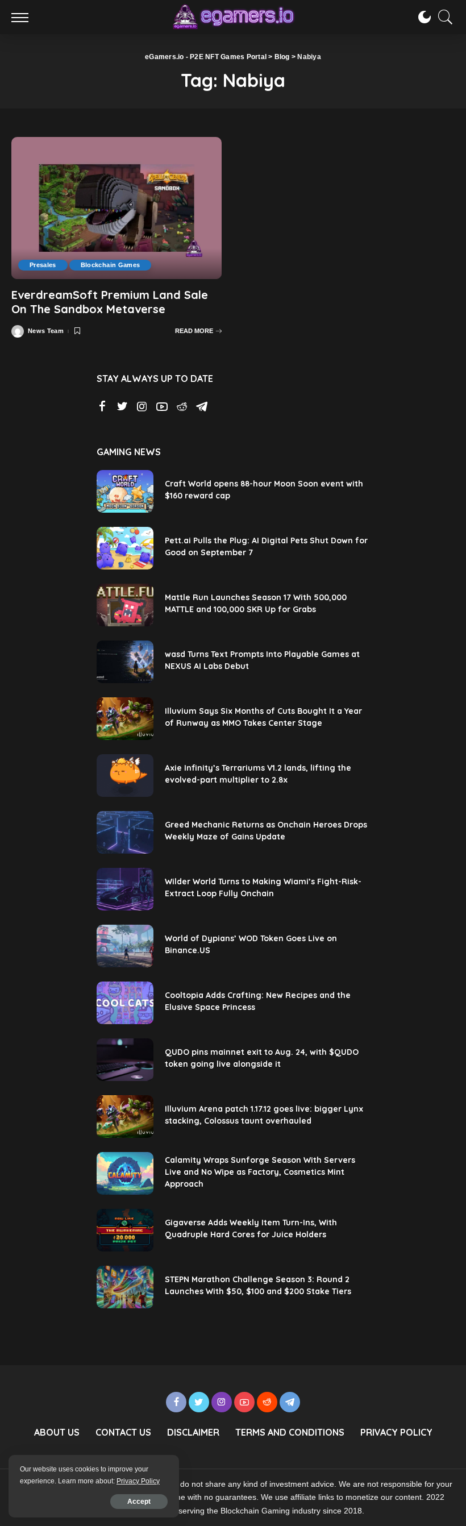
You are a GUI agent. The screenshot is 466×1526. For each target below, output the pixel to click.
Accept (139, 1502)
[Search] (443, 17)
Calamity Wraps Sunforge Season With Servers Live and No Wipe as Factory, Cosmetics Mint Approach (260, 1172)
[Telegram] (201, 407)
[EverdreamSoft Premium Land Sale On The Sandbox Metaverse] (116, 208)
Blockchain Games (110, 264)
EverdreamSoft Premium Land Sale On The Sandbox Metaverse (109, 302)
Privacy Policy (138, 1481)
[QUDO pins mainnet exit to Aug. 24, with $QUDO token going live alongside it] (125, 1059)
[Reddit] (182, 407)
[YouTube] (162, 407)
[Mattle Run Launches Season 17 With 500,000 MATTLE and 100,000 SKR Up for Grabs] (125, 605)
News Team (46, 331)
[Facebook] (102, 407)
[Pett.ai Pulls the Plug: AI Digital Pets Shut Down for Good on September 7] (125, 548)
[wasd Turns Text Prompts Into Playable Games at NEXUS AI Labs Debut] (125, 662)
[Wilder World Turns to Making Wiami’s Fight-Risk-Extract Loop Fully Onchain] (125, 889)
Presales (43, 264)
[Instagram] (142, 407)
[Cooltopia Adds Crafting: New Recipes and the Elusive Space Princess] (125, 1003)
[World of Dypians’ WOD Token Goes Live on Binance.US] (125, 946)
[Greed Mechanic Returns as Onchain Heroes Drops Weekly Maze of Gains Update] (125, 832)
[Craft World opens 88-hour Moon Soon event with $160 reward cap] (125, 491)
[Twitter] (122, 407)
